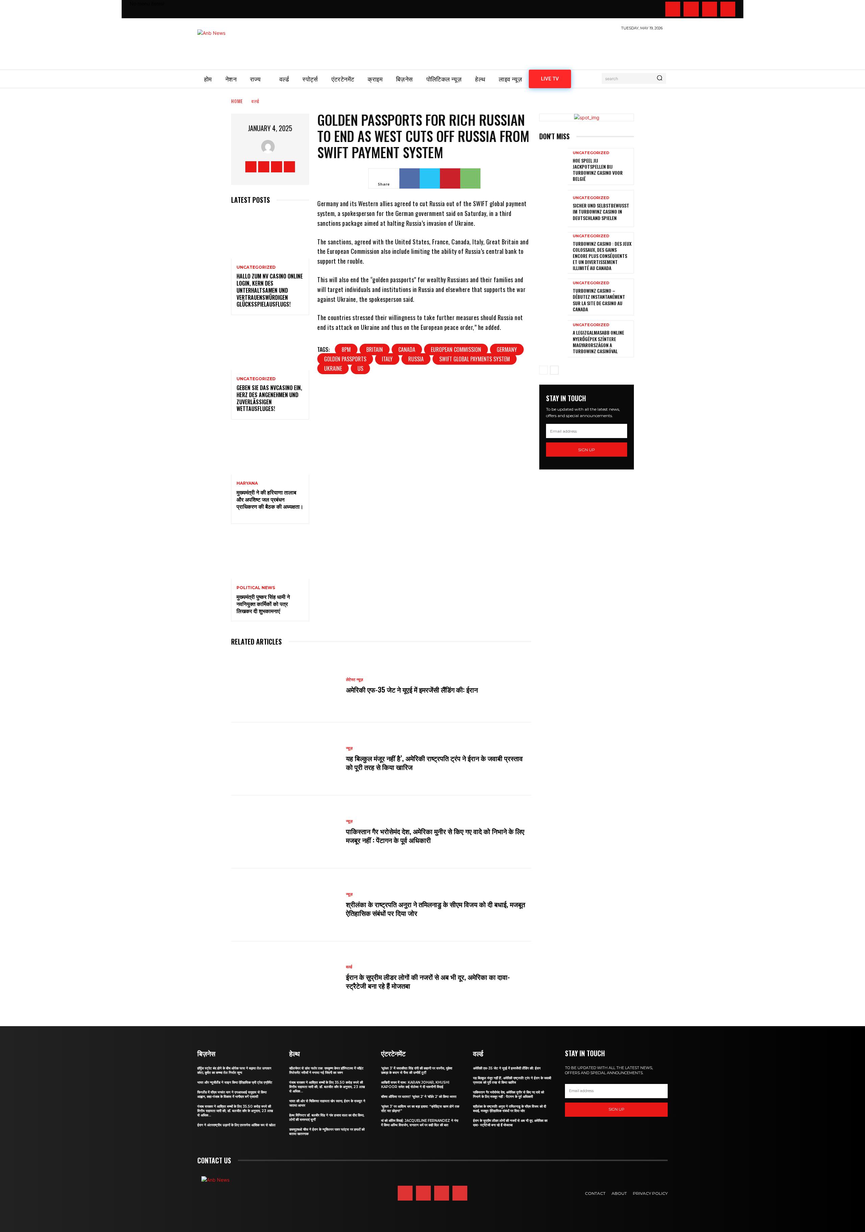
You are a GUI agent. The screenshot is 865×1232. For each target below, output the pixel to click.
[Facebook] (672, 9)
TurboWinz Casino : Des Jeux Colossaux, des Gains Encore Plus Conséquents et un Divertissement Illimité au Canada (602, 256)
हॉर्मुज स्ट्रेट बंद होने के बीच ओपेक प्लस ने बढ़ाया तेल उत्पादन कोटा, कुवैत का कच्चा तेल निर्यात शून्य (234, 1070)
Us (360, 368)
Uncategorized (256, 267)
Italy (387, 359)
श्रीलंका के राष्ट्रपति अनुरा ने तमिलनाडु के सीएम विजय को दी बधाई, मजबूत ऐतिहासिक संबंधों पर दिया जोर (435, 908)
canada (406, 349)
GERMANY (507, 349)
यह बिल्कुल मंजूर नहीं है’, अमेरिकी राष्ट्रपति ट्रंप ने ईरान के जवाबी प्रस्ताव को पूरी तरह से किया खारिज (434, 762)
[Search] (659, 78)
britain (374, 349)
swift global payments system (474, 359)
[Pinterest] (450, 178)
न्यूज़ (349, 821)
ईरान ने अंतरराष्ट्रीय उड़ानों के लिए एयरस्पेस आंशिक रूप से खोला (236, 1125)
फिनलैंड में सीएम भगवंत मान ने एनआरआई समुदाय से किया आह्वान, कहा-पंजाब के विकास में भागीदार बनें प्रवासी (232, 1094)
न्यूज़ (349, 748)
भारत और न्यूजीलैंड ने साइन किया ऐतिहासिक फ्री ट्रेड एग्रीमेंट (234, 1082)
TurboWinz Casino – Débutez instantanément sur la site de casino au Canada (599, 300)
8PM (346, 349)
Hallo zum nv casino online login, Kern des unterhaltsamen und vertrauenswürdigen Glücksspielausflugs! (270, 290)
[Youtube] (727, 9)
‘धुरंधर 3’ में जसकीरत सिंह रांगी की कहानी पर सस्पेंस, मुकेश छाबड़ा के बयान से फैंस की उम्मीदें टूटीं (416, 1070)
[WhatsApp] (470, 178)
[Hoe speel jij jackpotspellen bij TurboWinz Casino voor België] (553, 166)
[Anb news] (231, 46)
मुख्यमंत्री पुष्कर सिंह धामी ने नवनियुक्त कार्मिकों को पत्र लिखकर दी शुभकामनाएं (263, 604)
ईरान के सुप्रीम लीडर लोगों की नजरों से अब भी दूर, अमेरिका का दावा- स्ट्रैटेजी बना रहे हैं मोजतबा (428, 981)
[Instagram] (691, 9)
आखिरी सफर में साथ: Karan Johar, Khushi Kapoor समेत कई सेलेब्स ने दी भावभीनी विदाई (415, 1084)
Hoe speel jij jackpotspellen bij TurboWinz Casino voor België (598, 170)
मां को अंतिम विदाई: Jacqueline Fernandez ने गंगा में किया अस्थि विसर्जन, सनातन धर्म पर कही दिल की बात (419, 1122)
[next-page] (554, 370)
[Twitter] (709, 9)
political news (256, 588)
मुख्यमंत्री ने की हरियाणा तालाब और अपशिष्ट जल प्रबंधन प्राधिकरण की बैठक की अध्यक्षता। (270, 502)
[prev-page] (543, 370)
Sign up (586, 449)
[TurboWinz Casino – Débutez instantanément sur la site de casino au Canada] (553, 297)
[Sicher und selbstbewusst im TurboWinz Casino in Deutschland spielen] (553, 208)
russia (416, 359)
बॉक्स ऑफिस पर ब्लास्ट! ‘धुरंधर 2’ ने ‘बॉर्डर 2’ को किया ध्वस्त (418, 1096)
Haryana (247, 483)
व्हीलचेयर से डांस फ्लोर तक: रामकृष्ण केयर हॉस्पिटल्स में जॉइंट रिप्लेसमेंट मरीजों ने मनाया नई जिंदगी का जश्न (326, 1070)
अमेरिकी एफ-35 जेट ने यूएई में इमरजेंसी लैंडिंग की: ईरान (412, 689)
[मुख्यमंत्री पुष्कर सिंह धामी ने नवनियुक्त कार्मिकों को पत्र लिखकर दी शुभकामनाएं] (270, 555)
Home (237, 100)
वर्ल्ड (255, 100)
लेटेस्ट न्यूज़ (354, 680)
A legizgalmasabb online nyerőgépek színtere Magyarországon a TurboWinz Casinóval (598, 342)
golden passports (345, 359)
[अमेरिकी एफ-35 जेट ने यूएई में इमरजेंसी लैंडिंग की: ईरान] (285, 685)
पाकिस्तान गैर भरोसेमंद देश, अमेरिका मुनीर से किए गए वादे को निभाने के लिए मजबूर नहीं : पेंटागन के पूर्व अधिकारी (435, 835)
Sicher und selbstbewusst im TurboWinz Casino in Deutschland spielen (601, 211)
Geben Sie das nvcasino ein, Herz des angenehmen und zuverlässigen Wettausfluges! (269, 398)
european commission (456, 349)
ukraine (333, 368)
